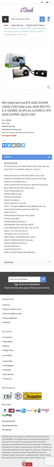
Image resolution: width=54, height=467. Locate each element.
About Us (6, 305)
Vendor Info (8, 263)
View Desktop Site (8, 421)
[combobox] (28, 19)
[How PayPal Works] (14, 411)
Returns (6, 346)
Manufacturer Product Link (11, 129)
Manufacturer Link (8, 126)
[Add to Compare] (4, 141)
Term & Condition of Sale (12, 314)
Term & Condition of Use (12, 309)
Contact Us (7, 379)
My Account (7, 337)
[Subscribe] (43, 279)
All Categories (8, 366)
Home (6, 25)
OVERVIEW (7, 157)
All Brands (7, 370)
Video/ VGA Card (17, 25)
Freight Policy (8, 350)
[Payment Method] (31, 411)
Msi (8, 123)
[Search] (42, 19)
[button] (24, 94)
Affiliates (6, 322)
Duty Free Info (8, 374)
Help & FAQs (7, 361)
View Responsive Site (9, 426)
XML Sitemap (6, 430)
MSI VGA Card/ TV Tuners (35, 25)
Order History (8, 342)
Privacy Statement (10, 318)
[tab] (27, 157)
